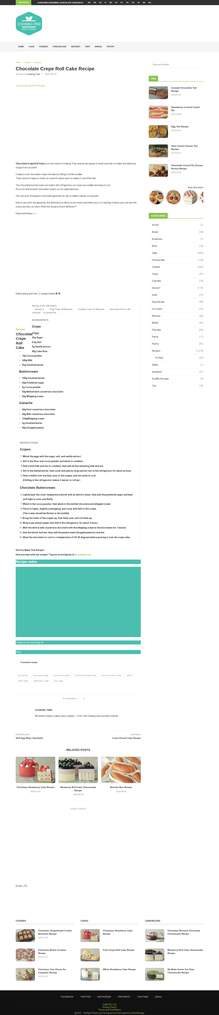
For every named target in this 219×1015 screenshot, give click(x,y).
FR (95, 3)
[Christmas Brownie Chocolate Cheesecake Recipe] (154, 935)
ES (100, 3)
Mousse (177, 316)
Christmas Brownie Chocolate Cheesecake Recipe (65, 3)
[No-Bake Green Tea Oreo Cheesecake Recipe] (154, 974)
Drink (177, 295)
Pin (17, 329)
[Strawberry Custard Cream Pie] (158, 112)
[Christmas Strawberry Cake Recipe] (35, 770)
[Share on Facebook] (88, 698)
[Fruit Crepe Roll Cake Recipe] (90, 955)
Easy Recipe (177, 302)
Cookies (43, 46)
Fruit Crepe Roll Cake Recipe (118, 950)
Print (22, 329)
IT (105, 3)
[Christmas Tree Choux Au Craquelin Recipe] (25, 974)
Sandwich (177, 372)
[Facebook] (192, 2)
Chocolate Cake (40, 676)
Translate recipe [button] (28, 662)
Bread (98, 46)
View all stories (195, 187)
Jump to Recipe (24, 85)
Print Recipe (38, 85)
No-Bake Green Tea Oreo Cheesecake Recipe (181, 971)
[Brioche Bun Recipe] (121, 770)
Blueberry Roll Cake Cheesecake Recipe (185, 951)
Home (21, 46)
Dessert (75, 46)
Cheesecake (59, 46)
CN (133, 3)
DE (111, 3)
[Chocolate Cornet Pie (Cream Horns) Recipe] (158, 170)
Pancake (177, 330)
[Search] (201, 46)
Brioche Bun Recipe (121, 787)
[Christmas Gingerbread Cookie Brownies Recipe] (25, 935)
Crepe (129, 676)
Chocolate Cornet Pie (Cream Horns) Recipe (187, 167)
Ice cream (177, 309)
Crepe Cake (23, 681)
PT (122, 3)
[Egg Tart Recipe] (158, 131)
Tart (87, 46)
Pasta (177, 336)
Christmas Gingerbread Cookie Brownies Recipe (55, 932)
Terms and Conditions (109, 1009)
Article (177, 225)
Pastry (110, 46)
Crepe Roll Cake (41, 681)
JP (138, 3)
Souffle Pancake (177, 378)
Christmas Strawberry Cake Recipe (35, 787)
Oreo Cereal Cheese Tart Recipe (184, 147)
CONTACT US (109, 1004)
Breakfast (177, 239)
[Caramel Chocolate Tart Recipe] (158, 92)
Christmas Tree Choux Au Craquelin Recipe (52, 971)
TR (127, 3)
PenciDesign (138, 1013)
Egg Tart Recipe (180, 126)
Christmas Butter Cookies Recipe (52, 951)
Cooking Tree (33, 74)
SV (116, 3)
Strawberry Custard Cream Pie (185, 109)
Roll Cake (58, 681)
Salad (177, 364)
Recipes (177, 351)
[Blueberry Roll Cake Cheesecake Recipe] (78, 770)
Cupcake (177, 281)
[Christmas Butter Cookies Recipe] (25, 955)
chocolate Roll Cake (111, 676)
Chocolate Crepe (62, 676)
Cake (31, 46)
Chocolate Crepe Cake (85, 676)
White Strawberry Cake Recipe (119, 969)
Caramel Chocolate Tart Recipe (184, 89)
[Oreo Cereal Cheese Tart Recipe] (158, 150)
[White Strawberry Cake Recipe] (90, 974)
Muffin (177, 323)
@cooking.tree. (83, 554)
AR (144, 3)
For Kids (179, 357)
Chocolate (23, 676)
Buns (177, 246)
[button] (19, 253)
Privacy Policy (109, 1007)
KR (89, 3)
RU (149, 3)
